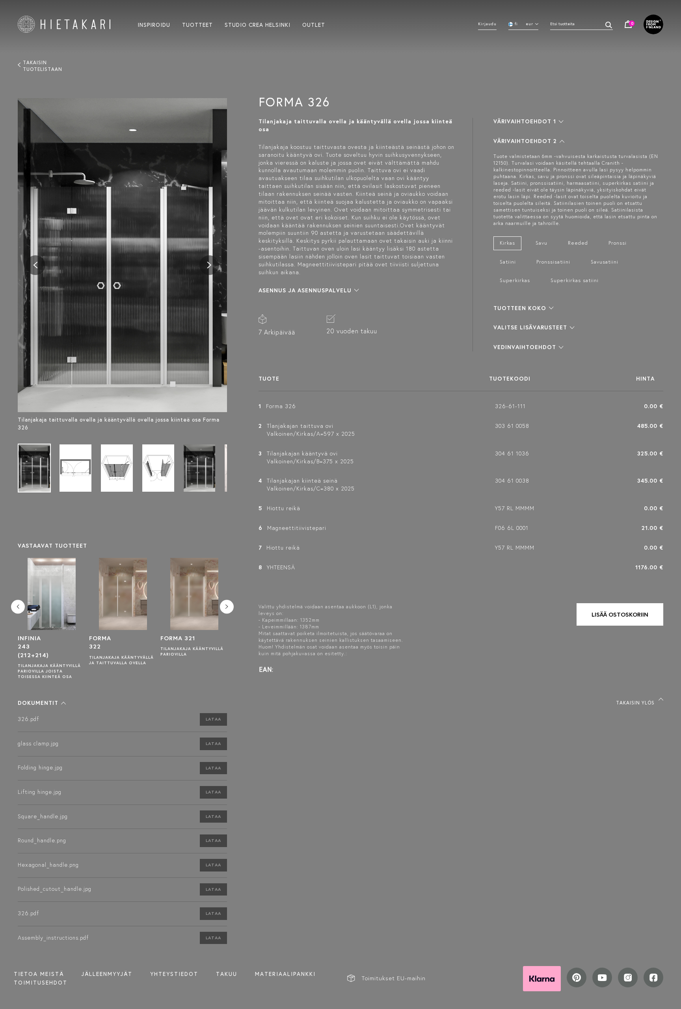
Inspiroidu (154, 24)
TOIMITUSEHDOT (40, 982)
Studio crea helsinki (257, 24)
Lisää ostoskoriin (620, 614)
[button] (42, 702)
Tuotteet (197, 24)
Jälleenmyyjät (107, 973)
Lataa (213, 719)
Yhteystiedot (174, 973)
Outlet (313, 24)
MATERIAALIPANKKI (285, 973)
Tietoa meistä (39, 973)
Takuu (226, 973)
